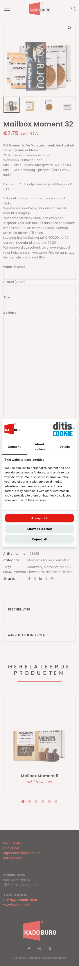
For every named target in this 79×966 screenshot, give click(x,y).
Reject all (39, 539)
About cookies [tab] (39, 446)
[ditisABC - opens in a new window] (64, 429)
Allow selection (39, 529)
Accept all (39, 518)
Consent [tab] (14, 446)
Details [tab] (64, 446)
